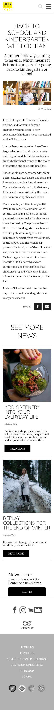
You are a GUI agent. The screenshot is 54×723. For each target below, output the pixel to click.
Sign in (27, 591)
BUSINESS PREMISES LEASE (27, 664)
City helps (27, 653)
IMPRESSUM (27, 670)
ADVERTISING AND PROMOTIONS (27, 659)
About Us (27, 647)
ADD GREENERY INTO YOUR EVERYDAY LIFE (22, 412)
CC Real (27, 676)
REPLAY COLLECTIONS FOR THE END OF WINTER (26, 523)
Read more (17, 448)
